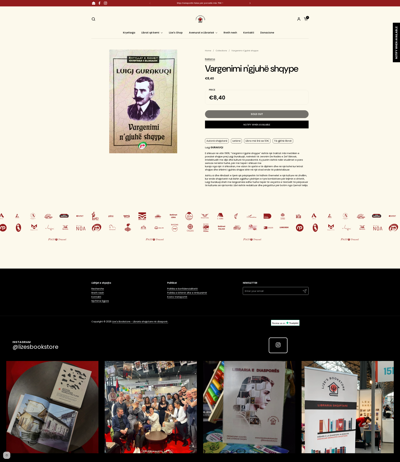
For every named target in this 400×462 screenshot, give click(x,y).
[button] (93, 19)
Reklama (210, 59)
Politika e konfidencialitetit (182, 288)
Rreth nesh (97, 292)
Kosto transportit (177, 296)
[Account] (299, 19)
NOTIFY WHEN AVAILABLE (256, 124)
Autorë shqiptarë (216, 141)
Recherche (97, 288)
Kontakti (96, 296)
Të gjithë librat (283, 141)
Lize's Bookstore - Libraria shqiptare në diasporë (140, 321)
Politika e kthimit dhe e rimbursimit (187, 292)
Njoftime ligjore (100, 300)
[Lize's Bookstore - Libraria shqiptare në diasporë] (200, 19)
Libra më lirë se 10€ (257, 141)
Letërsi (236, 141)
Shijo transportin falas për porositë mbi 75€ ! (200, 3)
